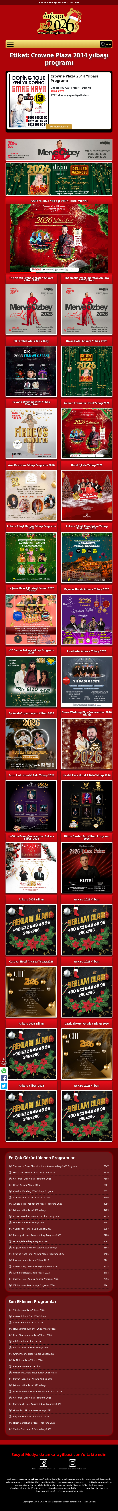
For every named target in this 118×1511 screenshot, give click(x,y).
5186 (106, 1197)
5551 (106, 1191)
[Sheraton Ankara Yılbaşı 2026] (59, 149)
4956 (106, 1203)
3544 (106, 1247)
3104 (106, 1272)
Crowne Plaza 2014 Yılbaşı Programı (74, 78)
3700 (106, 1235)
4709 (106, 1210)
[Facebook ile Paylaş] (4, 1078)
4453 (106, 1216)
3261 (106, 1260)
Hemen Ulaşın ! (59, 126)
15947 (105, 1166)
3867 (106, 1228)
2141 (106, 1285)
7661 (106, 1184)
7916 (106, 1172)
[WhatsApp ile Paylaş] (4, 1071)
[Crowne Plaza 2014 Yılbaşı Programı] (29, 100)
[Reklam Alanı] (59, 179)
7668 (106, 1178)
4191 (106, 1222)
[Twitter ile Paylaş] (4, 1086)
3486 (106, 1253)
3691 (106, 1241)
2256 (106, 1278)
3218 (106, 1266)
